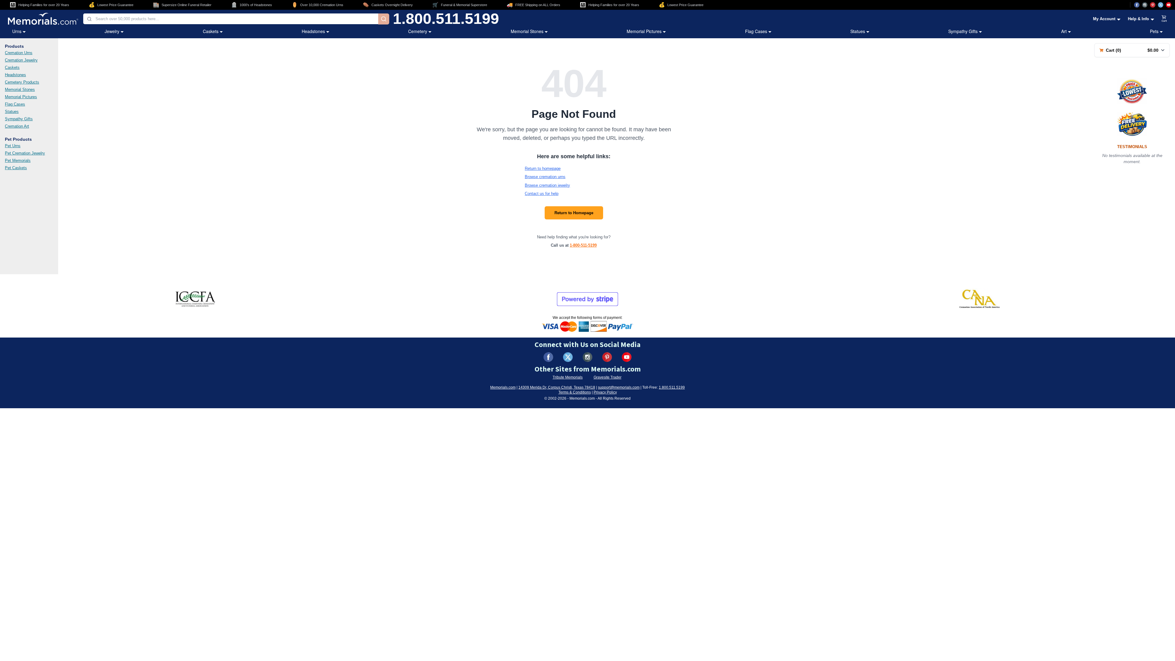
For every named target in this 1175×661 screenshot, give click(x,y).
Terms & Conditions (574, 392)
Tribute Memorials (568, 377)
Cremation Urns (18, 52)
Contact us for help (541, 193)
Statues (857, 31)
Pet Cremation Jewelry (25, 153)
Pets (1154, 31)
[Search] (383, 18)
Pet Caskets (16, 168)
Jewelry (112, 31)
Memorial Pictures (644, 31)
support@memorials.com (619, 387)
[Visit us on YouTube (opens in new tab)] (1168, 5)
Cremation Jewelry (21, 60)
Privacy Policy (605, 392)
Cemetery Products (22, 82)
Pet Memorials (18, 160)
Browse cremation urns (545, 176)
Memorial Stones (527, 31)
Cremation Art (17, 126)
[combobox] (230, 18)
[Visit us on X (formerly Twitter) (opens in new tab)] (568, 357)
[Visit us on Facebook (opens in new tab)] (1137, 5)
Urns (16, 31)
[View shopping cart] (1164, 19)
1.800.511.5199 (446, 19)
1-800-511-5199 (583, 245)
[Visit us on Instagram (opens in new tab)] (1144, 5)
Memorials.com (503, 387)
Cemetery (417, 31)
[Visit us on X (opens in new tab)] (1160, 5)
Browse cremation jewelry (547, 185)
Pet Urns (13, 146)
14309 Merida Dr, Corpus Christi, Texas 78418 (556, 387)
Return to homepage (543, 168)
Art (1064, 31)
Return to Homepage (573, 213)
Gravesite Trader (607, 377)
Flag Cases (756, 31)
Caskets (210, 31)
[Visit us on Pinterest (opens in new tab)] (1152, 5)
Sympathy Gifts (963, 31)
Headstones (313, 31)
